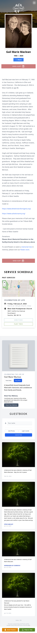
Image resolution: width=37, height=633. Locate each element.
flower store (24, 250)
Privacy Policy (13, 625)
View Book (8, 380)
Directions (18, 320)
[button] (18, 287)
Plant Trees (18, 324)
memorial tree (26, 247)
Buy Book (18, 380)
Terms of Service (23, 625)
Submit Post (18, 435)
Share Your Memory (11, 405)
